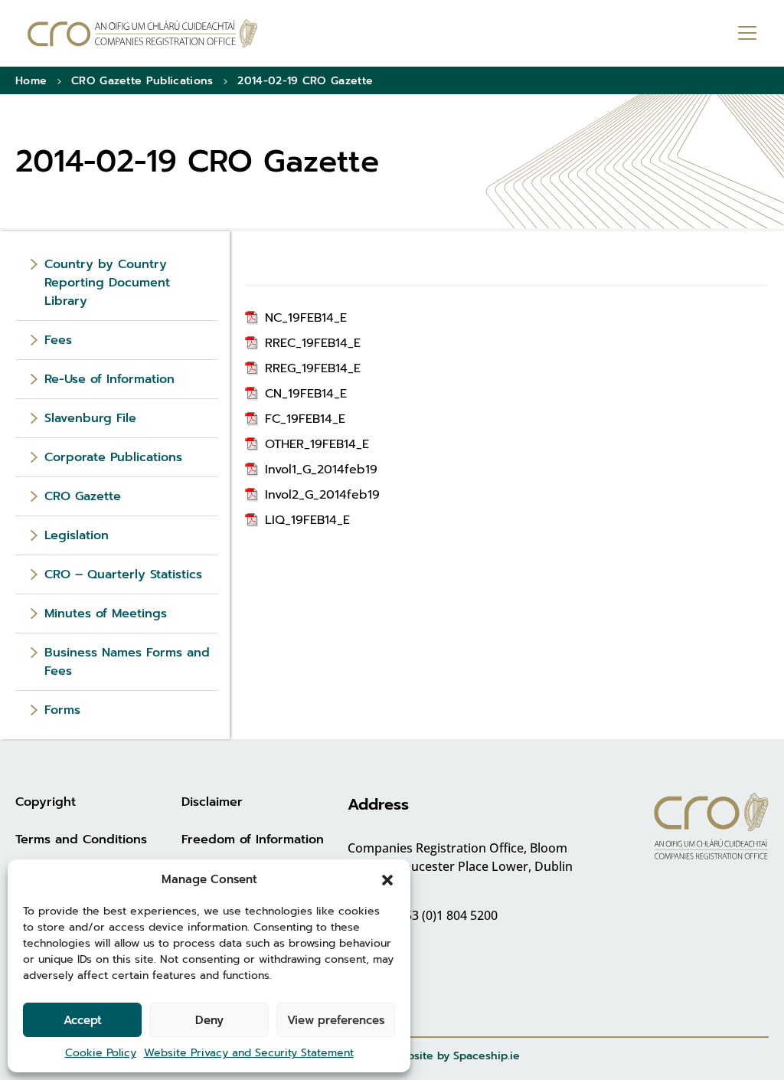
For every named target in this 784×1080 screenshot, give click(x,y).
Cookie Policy (100, 1053)
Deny (209, 1020)
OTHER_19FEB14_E (317, 444)
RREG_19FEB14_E (313, 368)
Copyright (45, 802)
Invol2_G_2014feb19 (322, 495)
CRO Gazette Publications (142, 81)
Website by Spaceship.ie (455, 1056)
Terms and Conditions (81, 839)
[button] (387, 879)
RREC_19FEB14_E (313, 343)
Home (31, 81)
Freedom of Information (252, 839)
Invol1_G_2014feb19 (321, 469)
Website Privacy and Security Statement (249, 1053)
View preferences (335, 1020)
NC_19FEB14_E (306, 318)
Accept (83, 1020)
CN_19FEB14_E (306, 394)
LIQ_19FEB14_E (307, 520)
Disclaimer (212, 802)
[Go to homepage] (142, 33)
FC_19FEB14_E (305, 419)
